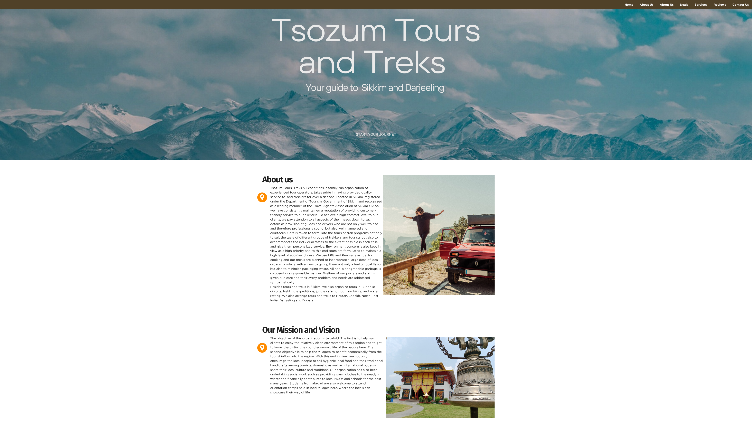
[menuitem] (629, 4)
